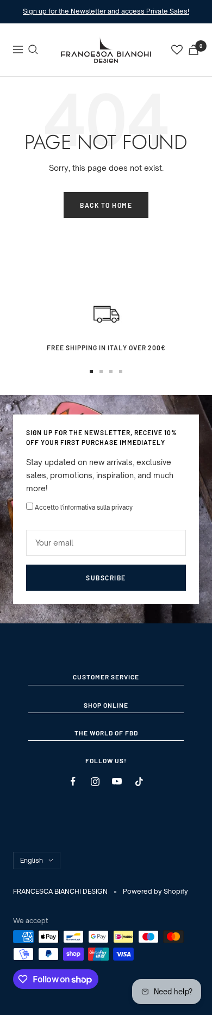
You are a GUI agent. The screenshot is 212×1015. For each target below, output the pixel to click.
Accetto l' (84, 507)
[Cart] (193, 50)
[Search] (33, 49)
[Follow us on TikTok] (138, 781)
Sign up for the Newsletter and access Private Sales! (106, 11)
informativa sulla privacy (98, 507)
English (31, 860)
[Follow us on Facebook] (73, 781)
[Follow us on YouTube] (117, 781)
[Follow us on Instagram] (94, 781)
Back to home (106, 205)
